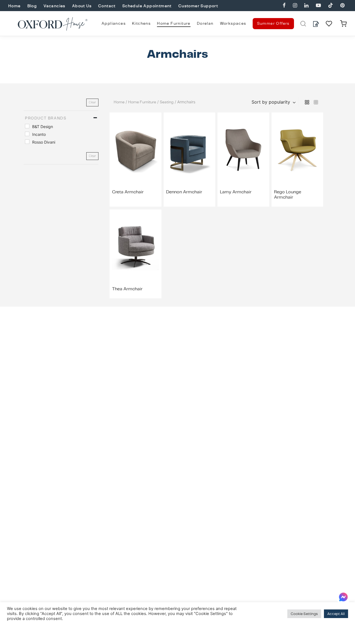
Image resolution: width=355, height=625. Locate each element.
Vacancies (54, 5)
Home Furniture (174, 23)
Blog (32, 5)
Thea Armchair (127, 289)
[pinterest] (342, 5)
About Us (82, 5)
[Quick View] (148, 171)
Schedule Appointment (147, 5)
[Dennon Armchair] (189, 150)
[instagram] (295, 5)
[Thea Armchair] (135, 247)
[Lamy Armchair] (243, 150)
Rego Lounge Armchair (287, 194)
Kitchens (141, 23)
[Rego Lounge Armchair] (297, 150)
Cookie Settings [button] (304, 613)
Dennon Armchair (184, 192)
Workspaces (233, 23)
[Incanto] (27, 134)
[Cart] (343, 23)
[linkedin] (306, 5)
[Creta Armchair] (135, 150)
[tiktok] (330, 5)
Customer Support (198, 5)
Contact (107, 5)
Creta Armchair (128, 192)
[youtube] (318, 5)
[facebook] (284, 5)
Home (14, 5)
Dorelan (205, 23)
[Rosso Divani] (27, 141)
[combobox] (274, 102)
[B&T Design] (27, 126)
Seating (167, 101)
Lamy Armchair (236, 192)
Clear (92, 102)
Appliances (114, 23)
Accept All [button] (336, 613)
